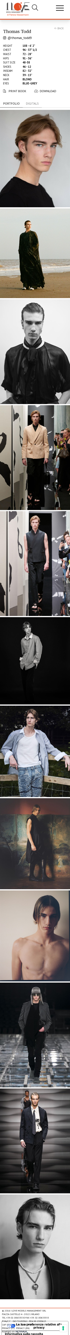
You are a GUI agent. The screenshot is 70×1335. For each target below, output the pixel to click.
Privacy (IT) (8, 1328)
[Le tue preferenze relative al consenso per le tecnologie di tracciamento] (63, 1328)
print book (17, 91)
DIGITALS (32, 103)
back (60, 28)
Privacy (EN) (23, 1328)
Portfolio (11, 103)
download (48, 91)
